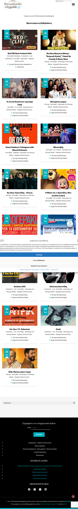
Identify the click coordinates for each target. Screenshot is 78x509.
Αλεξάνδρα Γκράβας (40, 469)
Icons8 (65, 504)
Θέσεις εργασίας (40, 446)
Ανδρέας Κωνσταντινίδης (40, 472)
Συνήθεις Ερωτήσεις (40, 452)
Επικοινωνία (54, 269)
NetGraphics (68, 501)
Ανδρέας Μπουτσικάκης (39, 475)
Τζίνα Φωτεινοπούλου (40, 478)
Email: (29, 427)
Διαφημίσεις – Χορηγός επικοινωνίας (39, 443)
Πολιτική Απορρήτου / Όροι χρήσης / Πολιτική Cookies (34, 269)
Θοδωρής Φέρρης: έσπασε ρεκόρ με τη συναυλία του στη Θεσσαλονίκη (40, 466)
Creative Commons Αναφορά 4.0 (48, 504)
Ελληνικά (60, 1)
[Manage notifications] (73, 496)
